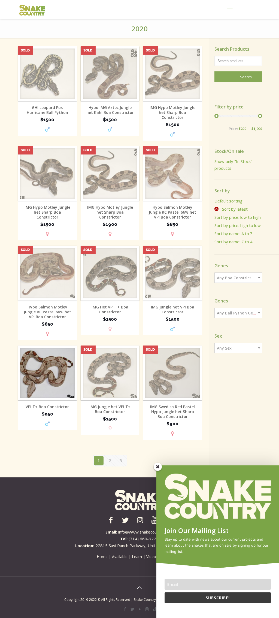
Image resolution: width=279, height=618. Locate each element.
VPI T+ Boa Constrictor (47, 406)
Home (102, 556)
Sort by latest (234, 209)
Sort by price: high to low (237, 225)
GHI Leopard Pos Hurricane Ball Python (47, 110)
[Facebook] (125, 609)
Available (120, 556)
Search (246, 76)
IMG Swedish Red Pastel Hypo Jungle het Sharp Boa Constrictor (172, 411)
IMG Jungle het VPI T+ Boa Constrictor (110, 409)
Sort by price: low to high (237, 217)
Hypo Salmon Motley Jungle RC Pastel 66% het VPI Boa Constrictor (172, 212)
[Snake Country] (32, 9)
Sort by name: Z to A (233, 241)
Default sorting (228, 201)
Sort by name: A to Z (233, 233)
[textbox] (238, 278)
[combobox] (238, 277)
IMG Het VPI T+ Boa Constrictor (110, 309)
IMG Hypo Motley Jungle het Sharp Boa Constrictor (172, 112)
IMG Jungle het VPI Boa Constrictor (172, 309)
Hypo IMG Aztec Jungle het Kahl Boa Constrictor (110, 110)
